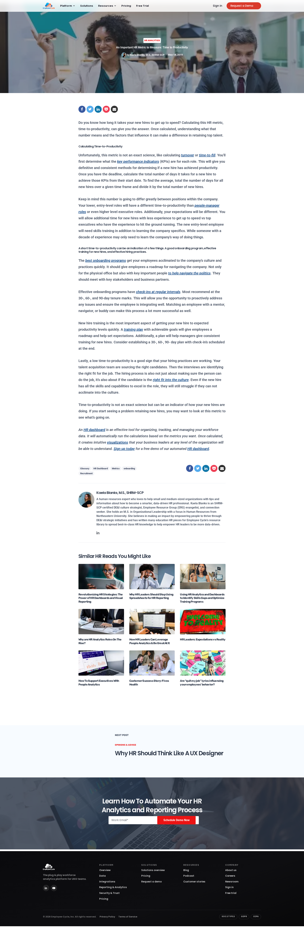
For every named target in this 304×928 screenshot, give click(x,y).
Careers (230, 876)
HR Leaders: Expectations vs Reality (202, 639)
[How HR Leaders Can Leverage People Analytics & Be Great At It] (152, 621)
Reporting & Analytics (113, 887)
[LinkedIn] (46, 888)
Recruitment (86, 473)
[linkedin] (97, 532)
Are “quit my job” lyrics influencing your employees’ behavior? (201, 682)
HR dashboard (198, 449)
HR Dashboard (100, 468)
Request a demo (151, 881)
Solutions (86, 5)
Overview (105, 870)
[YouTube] (54, 888)
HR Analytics (152, 40)
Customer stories (194, 881)
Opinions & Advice (125, 745)
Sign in (217, 6)
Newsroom (232, 881)
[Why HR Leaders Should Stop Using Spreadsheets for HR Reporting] (152, 576)
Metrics (116, 468)
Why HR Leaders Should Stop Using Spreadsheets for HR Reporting (151, 596)
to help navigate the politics (189, 273)
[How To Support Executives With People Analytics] (101, 663)
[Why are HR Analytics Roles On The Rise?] (101, 621)
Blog (186, 870)
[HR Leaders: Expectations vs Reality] (203, 621)
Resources (105, 5)
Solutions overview (153, 870)
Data (102, 876)
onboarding (129, 468)
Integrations (107, 881)
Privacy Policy (107, 916)
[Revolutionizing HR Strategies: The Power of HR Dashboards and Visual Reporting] (101, 576)
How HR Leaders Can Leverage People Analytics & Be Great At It (149, 641)
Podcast (188, 876)
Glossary (84, 468)
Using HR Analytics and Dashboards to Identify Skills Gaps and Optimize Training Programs (202, 598)
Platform (66, 5)
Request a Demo (241, 6)
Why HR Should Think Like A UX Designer (169, 753)
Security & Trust (109, 893)
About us (230, 870)
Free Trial (142, 5)
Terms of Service (127, 916)
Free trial (230, 893)
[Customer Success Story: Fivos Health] (152, 663)
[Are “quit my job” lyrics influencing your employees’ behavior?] (203, 663)
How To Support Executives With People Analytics (98, 682)
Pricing (126, 5)
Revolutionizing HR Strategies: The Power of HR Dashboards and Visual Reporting (100, 598)
